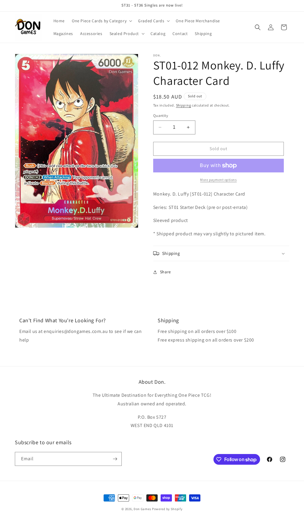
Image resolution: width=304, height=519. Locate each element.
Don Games (142, 509)
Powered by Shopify (167, 509)
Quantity (160, 115)
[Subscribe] (114, 459)
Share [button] (165, 271)
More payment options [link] (218, 179)
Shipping (183, 105)
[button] (101, 21)
